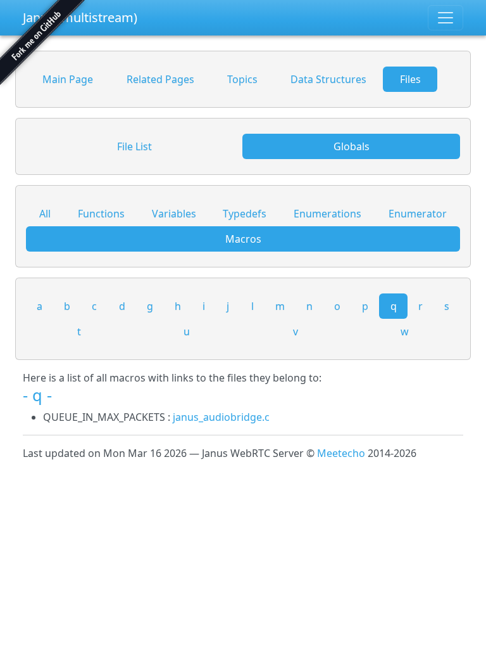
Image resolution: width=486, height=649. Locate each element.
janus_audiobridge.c (221, 417)
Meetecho (341, 453)
